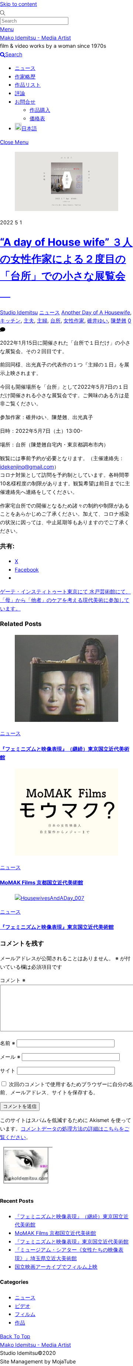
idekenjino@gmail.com (27, 466)
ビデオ (22, 1306)
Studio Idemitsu (19, 312)
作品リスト (28, 84)
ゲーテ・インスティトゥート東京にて (44, 591)
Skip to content (18, 4)
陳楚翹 (118, 320)
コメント (12, 980)
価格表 (37, 118)
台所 (55, 320)
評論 (20, 93)
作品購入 (40, 110)
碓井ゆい (97, 320)
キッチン (10, 320)
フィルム (25, 1314)
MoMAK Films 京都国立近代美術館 (41, 882)
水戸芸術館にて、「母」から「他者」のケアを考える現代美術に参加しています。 (65, 599)
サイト (8, 1070)
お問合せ (25, 101)
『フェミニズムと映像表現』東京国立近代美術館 (57, 927)
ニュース (25, 68)
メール (10, 1057)
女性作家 (74, 320)
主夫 (29, 320)
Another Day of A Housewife (95, 312)
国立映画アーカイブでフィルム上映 (56, 1266)
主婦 (42, 320)
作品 (20, 1322)
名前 (7, 1043)
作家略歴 (25, 76)
